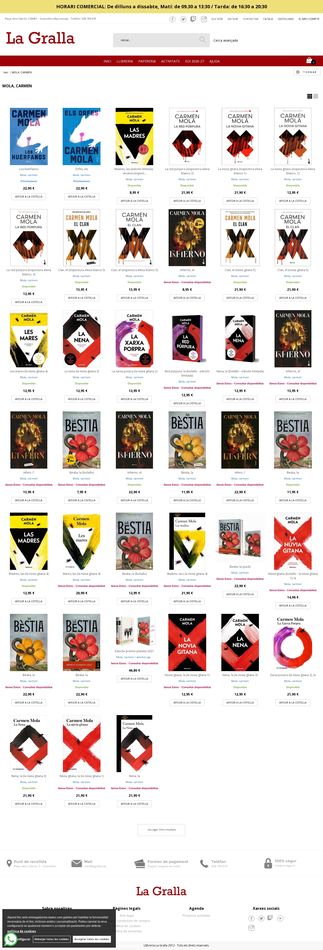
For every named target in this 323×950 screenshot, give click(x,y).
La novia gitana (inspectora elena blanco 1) (240, 171)
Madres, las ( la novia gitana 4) (187, 574)
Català (268, 19)
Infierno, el (187, 270)
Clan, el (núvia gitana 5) (240, 270)
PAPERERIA (147, 61)
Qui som (217, 19)
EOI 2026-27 (194, 61)
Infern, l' (28, 473)
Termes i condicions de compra (126, 921)
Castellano (286, 19)
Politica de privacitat (127, 931)
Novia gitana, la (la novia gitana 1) (187, 675)
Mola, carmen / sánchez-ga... (134, 657)
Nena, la (134, 776)
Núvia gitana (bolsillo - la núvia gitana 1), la (293, 576)
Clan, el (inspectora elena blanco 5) (81, 270)
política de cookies (21, 931)
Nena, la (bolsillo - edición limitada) (240, 371)
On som (232, 19)
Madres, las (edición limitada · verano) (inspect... (134, 171)
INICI (107, 61)
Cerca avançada (226, 40)
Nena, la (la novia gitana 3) (240, 675)
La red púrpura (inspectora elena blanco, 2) (29, 272)
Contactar (250, 19)
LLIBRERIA (125, 61)
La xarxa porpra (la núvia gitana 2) (134, 371)
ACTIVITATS (170, 61)
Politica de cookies (126, 926)
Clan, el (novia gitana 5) (293, 270)
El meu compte (309, 19)
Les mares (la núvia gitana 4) (29, 371)
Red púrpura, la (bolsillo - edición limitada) (187, 373)
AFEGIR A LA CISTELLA (28, 196)
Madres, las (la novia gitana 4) (28, 574)
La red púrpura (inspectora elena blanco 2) (187, 171)
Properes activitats (196, 915)
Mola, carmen (29, 175)
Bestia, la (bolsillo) (82, 473)
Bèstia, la (187, 473)
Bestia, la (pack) (240, 567)
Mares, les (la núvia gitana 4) (81, 574)
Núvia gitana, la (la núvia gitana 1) (82, 776)
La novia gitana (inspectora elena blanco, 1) (293, 171)
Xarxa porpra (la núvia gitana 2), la (293, 675)
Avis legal (127, 915)
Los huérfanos (28, 169)
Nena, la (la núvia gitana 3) (28, 776)
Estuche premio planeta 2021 (134, 651)
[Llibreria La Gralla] (40, 50)
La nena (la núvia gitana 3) (82, 371)
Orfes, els (81, 169)
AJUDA (215, 61)
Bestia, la (293, 473)
